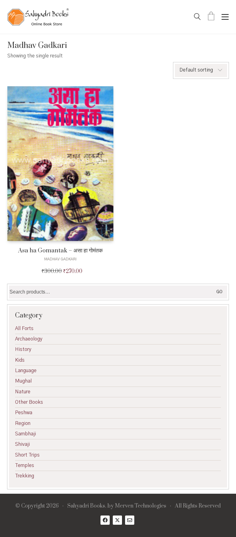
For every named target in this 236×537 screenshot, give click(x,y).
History (23, 349)
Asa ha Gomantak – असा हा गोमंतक (60, 250)
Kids (20, 360)
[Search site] (197, 17)
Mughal (23, 381)
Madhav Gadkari (60, 259)
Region (22, 423)
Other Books (29, 402)
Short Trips (27, 455)
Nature (22, 391)
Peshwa (23, 412)
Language (26, 370)
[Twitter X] (117, 520)
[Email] (129, 520)
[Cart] (211, 17)
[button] (225, 17)
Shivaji (22, 444)
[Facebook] (105, 520)
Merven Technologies (140, 506)
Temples (24, 465)
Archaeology (28, 339)
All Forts (24, 328)
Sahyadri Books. (86, 506)
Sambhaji (25, 433)
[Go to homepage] (38, 17)
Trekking (24, 475)
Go (219, 292)
